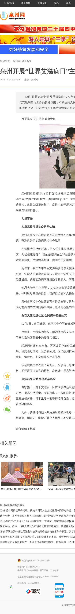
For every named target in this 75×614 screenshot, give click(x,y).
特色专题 (26, 3)
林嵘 (32, 428)
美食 (68, 3)
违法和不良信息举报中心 (28, 567)
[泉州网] (13, 15)
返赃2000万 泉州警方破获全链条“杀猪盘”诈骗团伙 (28, 489)
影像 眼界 (9, 456)
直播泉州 (42, 3)
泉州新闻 (26, 61)
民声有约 (9, 3)
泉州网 (16, 61)
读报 (56, 3)
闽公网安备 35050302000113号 (36, 560)
